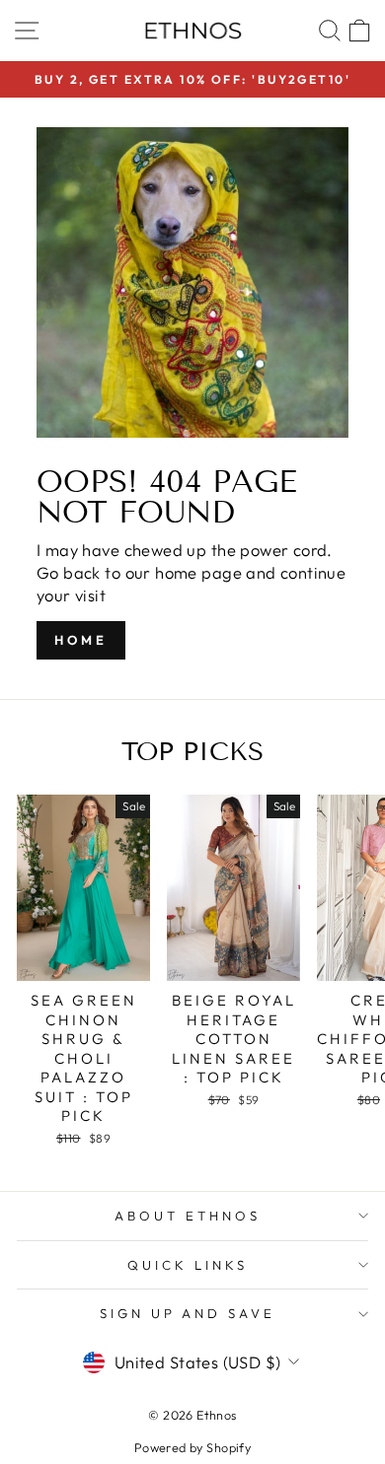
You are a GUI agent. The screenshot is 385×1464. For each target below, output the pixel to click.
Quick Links (187, 1265)
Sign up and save (188, 1313)
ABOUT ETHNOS (188, 1215)
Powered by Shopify (192, 1447)
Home (81, 640)
